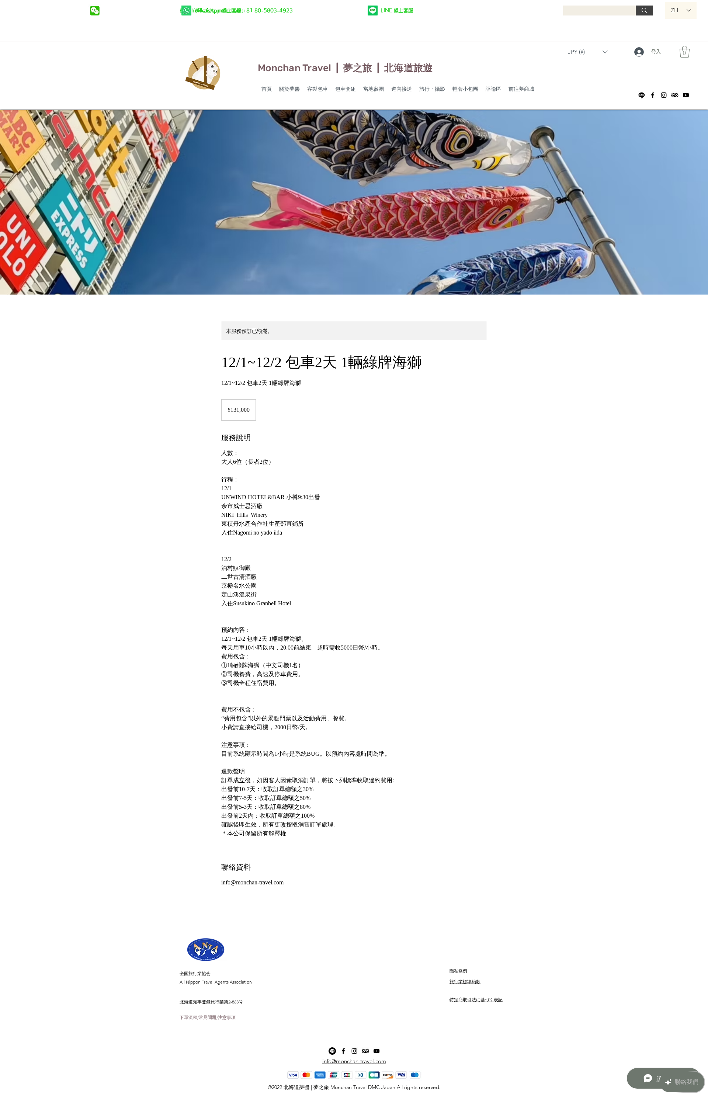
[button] (587, 51)
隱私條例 (458, 971)
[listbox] (587, 51)
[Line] (641, 95)
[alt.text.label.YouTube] (686, 95)
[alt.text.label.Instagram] (663, 95)
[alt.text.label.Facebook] (652, 95)
